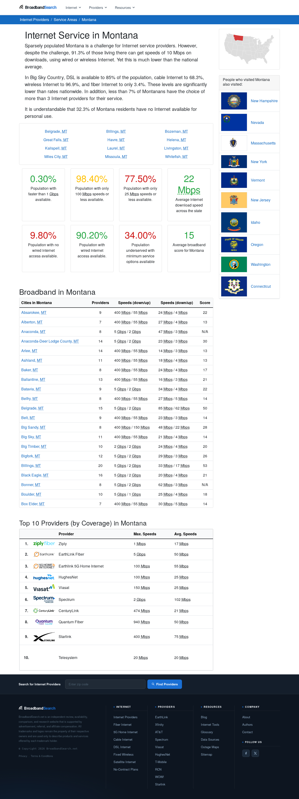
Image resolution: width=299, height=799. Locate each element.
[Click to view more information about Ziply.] (44, 544)
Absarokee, (33, 312)
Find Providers (167, 684)
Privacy (23, 756)
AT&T (159, 732)
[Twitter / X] (255, 753)
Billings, (116, 131)
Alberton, (32, 322)
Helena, (176, 139)
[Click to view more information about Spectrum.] (44, 599)
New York (259, 161)
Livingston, (176, 148)
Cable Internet (123, 739)
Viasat (159, 747)
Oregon (257, 244)
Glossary (207, 732)
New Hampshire (264, 100)
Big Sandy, (33, 427)
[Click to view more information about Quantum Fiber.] (44, 621)
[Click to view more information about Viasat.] (44, 587)
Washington (261, 264)
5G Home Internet (126, 732)
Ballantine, (33, 379)
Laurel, (116, 148)
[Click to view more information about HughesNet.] (44, 577)
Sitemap (206, 754)
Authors (247, 724)
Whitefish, (176, 156)
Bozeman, (176, 131)
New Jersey (261, 200)
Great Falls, (56, 139)
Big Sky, (31, 436)
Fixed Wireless (124, 754)
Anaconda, (33, 331)
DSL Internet (122, 747)
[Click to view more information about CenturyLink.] (44, 610)
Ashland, (31, 360)
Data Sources (210, 739)
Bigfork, (30, 456)
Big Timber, (33, 446)
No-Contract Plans (126, 769)
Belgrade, (56, 131)
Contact (247, 732)
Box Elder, (33, 503)
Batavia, (31, 389)
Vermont (258, 180)
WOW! (159, 776)
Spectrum (161, 739)
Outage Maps (210, 747)
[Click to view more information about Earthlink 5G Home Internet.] (44, 566)
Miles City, (56, 156)
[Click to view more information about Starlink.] (44, 637)
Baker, (29, 369)
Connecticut (261, 286)
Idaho (255, 222)
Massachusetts (263, 143)
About (246, 717)
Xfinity (159, 724)
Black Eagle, (35, 475)
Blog (204, 717)
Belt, (28, 417)
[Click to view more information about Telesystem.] (44, 657)
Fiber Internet (123, 724)
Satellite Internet (125, 762)
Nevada (257, 122)
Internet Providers (126, 717)
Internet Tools (210, 724)
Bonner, (30, 484)
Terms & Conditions (42, 756)
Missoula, (116, 156)
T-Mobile (161, 762)
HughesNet (162, 754)
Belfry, (29, 398)
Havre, (116, 139)
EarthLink (161, 717)
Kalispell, (56, 148)
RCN (158, 769)
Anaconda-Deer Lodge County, (50, 341)
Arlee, (29, 350)
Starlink (160, 784)
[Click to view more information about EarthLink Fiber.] (44, 554)
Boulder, (31, 494)
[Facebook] (246, 753)
